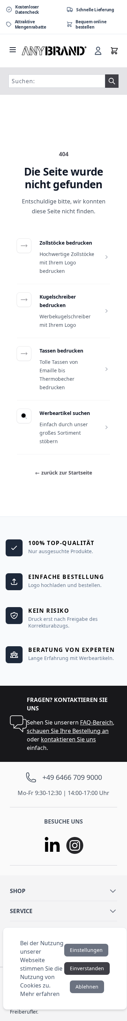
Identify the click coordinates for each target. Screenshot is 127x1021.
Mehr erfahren (40, 994)
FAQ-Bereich (96, 722)
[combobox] (56, 81)
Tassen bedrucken (61, 350)
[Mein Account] (98, 50)
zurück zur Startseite (63, 472)
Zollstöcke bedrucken (66, 242)
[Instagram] (74, 845)
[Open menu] (12, 49)
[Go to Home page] (54, 50)
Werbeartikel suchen (65, 413)
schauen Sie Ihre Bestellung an (68, 731)
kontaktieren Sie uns (68, 739)
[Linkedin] (52, 845)
